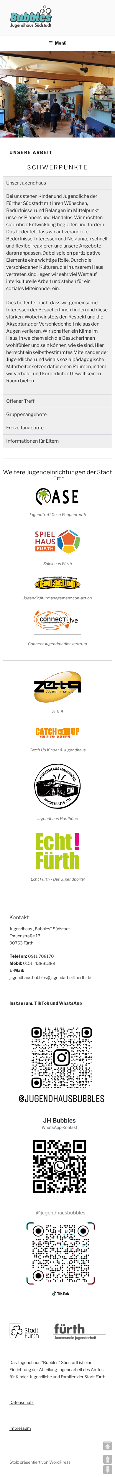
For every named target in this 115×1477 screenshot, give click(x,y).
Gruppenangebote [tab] (26, 414)
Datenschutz (21, 1402)
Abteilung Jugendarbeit (60, 1369)
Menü (61, 43)
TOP (107, 1446)
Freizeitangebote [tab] (25, 428)
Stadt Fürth (94, 1376)
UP (107, 1459)
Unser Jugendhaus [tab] (26, 183)
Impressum (20, 1428)
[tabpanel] (57, 292)
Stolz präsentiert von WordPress (39, 1462)
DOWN (107, 1469)
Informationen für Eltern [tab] (32, 441)
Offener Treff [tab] (20, 401)
